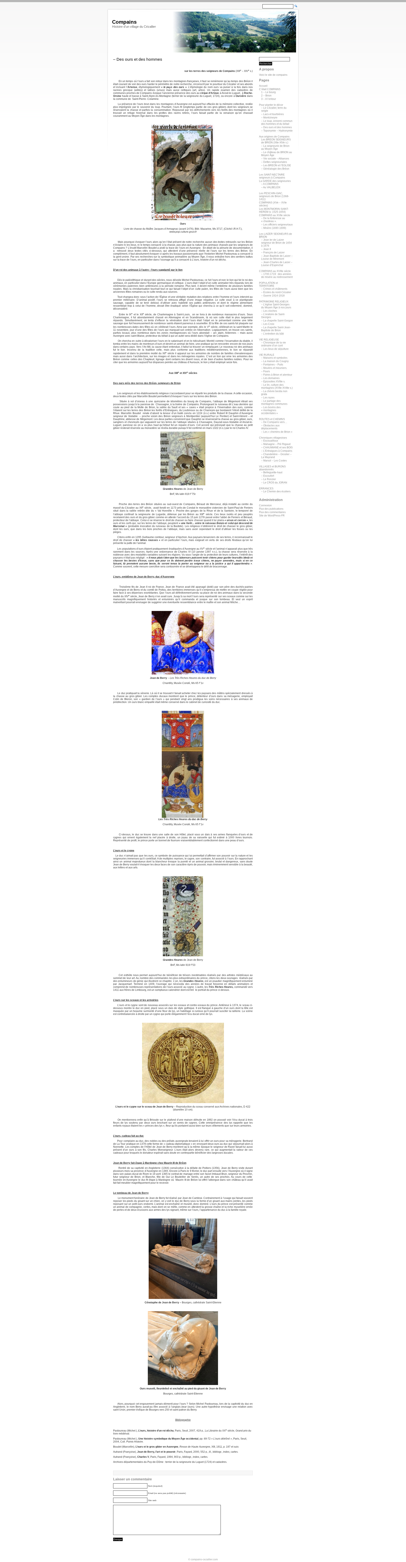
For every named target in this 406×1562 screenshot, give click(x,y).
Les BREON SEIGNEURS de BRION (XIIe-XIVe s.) (276, 141)
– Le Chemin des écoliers (276, 491)
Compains (124, 22)
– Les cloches (269, 310)
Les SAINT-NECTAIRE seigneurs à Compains (272, 176)
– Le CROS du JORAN (274, 482)
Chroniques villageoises (273, 437)
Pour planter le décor (271, 104)
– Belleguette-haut (271, 472)
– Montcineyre (269, 117)
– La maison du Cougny (275, 361)
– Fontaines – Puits (272, 364)
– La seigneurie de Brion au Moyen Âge (275, 147)
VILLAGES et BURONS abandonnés (272, 468)
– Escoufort (267, 475)
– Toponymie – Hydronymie (277, 130)
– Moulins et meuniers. (274, 367)
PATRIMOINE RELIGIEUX (273, 301)
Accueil (263, 85)
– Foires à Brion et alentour (276, 374)
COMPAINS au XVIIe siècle (274, 215)
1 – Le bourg (268, 92)
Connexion (265, 505)
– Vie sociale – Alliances (275, 158)
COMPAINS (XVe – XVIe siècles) (273, 204)
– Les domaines (270, 378)
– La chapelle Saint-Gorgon (277, 320)
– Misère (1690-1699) (273, 227)
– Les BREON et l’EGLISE (276, 165)
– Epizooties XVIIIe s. (273, 381)
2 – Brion (266, 95)
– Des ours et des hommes (276, 127)
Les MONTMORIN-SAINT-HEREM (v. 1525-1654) (274, 210)
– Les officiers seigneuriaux (277, 224)
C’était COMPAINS (269, 89)
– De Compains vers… (274, 422)
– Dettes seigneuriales (274, 162)
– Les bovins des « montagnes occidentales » (271, 410)
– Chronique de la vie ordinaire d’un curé (273, 344)
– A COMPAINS (269, 184)
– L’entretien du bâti (272, 333)
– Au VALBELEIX (270, 187)
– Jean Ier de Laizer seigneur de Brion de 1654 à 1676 (276, 242)
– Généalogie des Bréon (275, 168)
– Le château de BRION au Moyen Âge (276, 154)
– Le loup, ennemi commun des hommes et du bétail (276, 122)
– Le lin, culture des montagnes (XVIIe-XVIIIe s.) (277, 386)
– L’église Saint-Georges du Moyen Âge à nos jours (276, 306)
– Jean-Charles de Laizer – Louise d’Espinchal (276, 264)
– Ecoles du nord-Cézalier (276, 292)
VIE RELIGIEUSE (269, 339)
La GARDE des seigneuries (275, 181)
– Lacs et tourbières (272, 114)
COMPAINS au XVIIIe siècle (275, 271)
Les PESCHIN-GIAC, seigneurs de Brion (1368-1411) (274, 196)
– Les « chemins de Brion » (276, 431)
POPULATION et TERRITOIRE (268, 284)
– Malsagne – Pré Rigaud (276, 444)
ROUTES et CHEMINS (272, 419)
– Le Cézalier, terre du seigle (274, 109)
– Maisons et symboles (274, 357)
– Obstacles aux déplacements (270, 427)
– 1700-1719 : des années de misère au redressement (277, 276)
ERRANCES (266, 488)
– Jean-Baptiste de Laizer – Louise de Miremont (277, 257)
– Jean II (266, 249)
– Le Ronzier (268, 479)
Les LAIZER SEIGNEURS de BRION (275, 235)
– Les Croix (267, 324)
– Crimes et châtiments (274, 288)
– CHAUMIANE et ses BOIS (277, 447)
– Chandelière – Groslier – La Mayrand (276, 456)
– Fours (265, 371)
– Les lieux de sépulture (275, 348)
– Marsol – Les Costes (274, 460)
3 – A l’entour (268, 98)
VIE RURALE (266, 354)
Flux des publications (271, 508)
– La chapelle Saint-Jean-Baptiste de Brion (276, 329)
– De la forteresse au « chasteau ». (273, 220)
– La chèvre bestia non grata (274, 393)
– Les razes (267, 397)
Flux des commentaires (272, 512)
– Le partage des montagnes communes (274, 402)
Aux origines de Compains (274, 136)
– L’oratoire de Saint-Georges (273, 316)
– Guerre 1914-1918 (273, 295)
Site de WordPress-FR (272, 515)
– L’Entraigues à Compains (276, 450)
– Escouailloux (269, 440)
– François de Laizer (273, 252)
